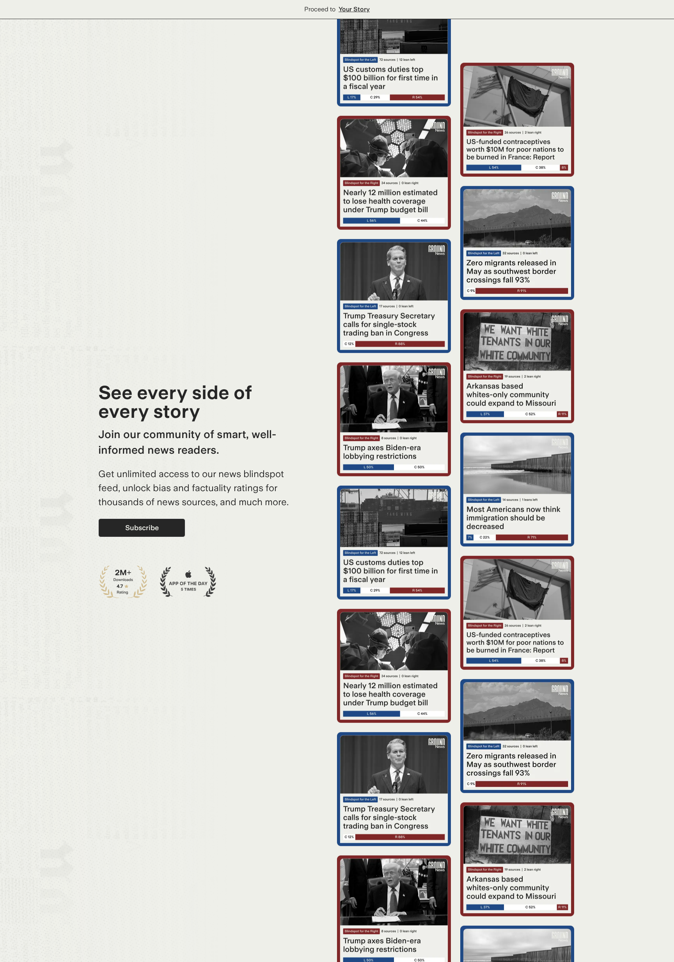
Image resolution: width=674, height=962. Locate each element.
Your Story (354, 9)
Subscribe (142, 528)
